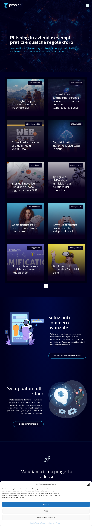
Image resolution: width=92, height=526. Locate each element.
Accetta (46, 504)
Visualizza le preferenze (46, 517)
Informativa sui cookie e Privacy (50, 523)
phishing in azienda (40, 51)
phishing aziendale (19, 51)
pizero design (58, 51)
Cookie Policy (34, 523)
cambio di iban (17, 48)
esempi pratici (59, 48)
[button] (88, 484)
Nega (46, 511)
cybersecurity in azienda (38, 48)
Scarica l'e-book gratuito (67, 355)
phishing (72, 48)
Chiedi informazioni (28, 424)
